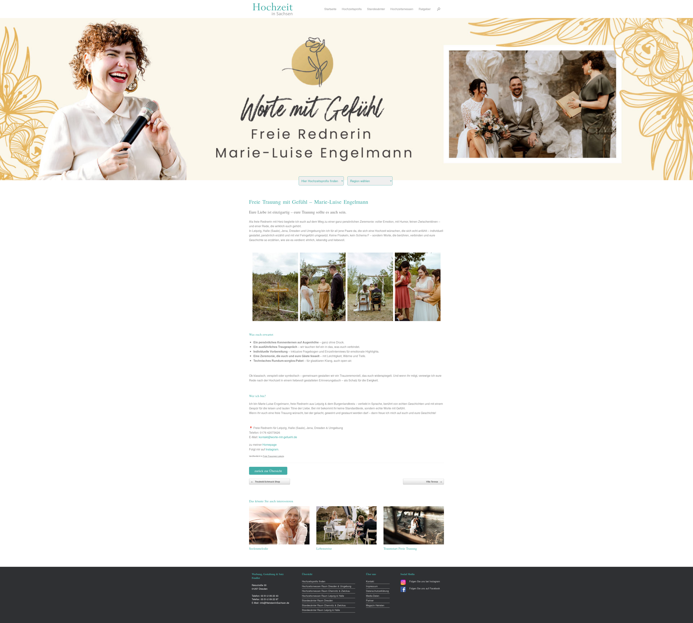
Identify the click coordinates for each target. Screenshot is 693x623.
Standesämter (376, 9)
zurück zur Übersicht (268, 471)
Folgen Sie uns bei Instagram (424, 581)
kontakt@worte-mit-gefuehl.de (278, 437)
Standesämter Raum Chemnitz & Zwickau (324, 605)
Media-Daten (372, 595)
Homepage (269, 444)
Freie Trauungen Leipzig (273, 456)
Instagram (272, 449)
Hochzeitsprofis (352, 9)
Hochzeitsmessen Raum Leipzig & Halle (323, 595)
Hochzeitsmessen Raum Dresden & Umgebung (326, 586)
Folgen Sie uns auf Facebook (424, 588)
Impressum (372, 586)
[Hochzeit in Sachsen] (273, 9)
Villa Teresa (434, 481)
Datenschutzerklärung (377, 591)
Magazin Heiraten (375, 605)
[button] (438, 9)
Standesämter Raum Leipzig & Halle (321, 610)
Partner (370, 600)
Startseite (330, 9)
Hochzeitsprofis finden (313, 581)
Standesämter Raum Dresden (317, 600)
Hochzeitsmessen (401, 9)
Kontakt (370, 581)
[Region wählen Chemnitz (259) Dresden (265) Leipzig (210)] (374, 180)
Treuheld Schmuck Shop (265, 481)
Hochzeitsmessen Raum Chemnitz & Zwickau (326, 591)
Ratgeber (425, 9)
